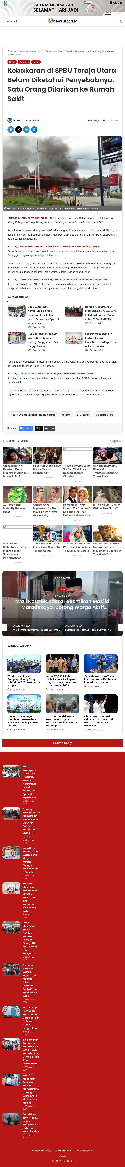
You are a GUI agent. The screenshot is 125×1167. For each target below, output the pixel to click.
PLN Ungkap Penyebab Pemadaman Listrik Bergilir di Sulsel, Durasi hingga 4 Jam (31, 1018)
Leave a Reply (62, 743)
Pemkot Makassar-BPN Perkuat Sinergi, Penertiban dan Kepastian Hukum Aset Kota (30, 897)
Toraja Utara (105, 414)
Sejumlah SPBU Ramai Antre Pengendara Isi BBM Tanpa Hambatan (58, 373)
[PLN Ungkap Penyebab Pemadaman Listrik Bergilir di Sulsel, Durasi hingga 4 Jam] (11, 1012)
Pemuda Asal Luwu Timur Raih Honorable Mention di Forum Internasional (100, 679)
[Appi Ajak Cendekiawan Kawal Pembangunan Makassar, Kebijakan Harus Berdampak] (62, 703)
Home (12, 51)
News (21, 51)
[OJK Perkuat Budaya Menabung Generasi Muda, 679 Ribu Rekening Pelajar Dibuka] (24, 703)
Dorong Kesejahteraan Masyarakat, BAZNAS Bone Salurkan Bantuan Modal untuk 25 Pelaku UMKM (32, 822)
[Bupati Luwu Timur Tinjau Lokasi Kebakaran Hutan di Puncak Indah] (11, 1119)
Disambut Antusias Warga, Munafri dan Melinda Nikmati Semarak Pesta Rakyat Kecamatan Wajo (31, 980)
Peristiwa (24, 62)
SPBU (66, 414)
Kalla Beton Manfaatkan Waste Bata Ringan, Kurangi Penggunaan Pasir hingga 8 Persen (30, 860)
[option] (62, 603)
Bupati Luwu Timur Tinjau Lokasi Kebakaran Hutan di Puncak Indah (62, 604)
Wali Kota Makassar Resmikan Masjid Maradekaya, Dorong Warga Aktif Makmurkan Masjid (31, 1089)
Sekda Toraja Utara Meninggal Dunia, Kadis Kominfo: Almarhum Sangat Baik (64, 279)
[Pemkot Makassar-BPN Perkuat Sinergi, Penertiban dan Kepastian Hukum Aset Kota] (74, 338)
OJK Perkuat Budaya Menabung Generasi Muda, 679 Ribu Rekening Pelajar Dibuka (23, 721)
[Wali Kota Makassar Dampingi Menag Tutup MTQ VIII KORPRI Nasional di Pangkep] (24, 663)
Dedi (15, 120)
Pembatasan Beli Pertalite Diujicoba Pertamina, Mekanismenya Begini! (60, 246)
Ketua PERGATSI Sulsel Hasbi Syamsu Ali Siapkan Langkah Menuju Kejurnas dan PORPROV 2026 (61, 680)
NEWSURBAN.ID (85, 1150)
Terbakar (84, 414)
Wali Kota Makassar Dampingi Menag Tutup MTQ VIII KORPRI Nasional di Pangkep (23, 680)
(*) (103, 394)
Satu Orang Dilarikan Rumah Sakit (33, 414)
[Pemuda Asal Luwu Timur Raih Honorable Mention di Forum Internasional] (101, 663)
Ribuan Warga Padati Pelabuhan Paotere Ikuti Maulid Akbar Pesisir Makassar (98, 721)
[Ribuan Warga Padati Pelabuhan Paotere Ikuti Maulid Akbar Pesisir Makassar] (101, 703)
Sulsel (36, 62)
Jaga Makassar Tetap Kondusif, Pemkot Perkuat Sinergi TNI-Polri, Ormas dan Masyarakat (30, 938)
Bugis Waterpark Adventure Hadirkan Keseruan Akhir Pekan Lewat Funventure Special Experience (43, 315)
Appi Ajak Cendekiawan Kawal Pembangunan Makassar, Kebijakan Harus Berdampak (62, 721)
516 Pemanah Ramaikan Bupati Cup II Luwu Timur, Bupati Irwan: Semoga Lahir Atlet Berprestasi (31, 1051)
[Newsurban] (62, 21)
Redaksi (62, 1156)
